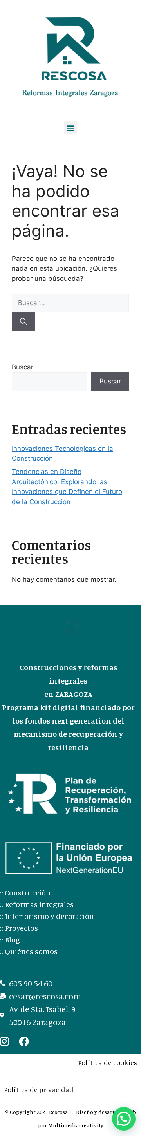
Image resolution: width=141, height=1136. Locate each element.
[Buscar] (23, 321)
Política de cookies (107, 1062)
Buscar (22, 367)
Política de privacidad (39, 1089)
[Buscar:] (70, 303)
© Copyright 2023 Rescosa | (38, 1112)
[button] (70, 127)
